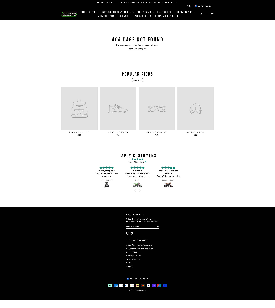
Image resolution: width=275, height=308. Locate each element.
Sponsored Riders (143, 16)
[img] (137, 159)
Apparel (124, 16)
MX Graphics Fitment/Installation (139, 248)
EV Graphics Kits (106, 16)
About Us (130, 266)
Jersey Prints (144, 12)
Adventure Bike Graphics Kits (116, 12)
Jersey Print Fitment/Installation (139, 245)
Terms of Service (133, 259)
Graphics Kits (88, 12)
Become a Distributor (166, 16)
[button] (135, 190)
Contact (129, 263)
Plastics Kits (164, 12)
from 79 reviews (136, 162)
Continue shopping (137, 48)
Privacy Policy (132, 252)
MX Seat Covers (185, 12)
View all (137, 80)
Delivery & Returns (133, 256)
